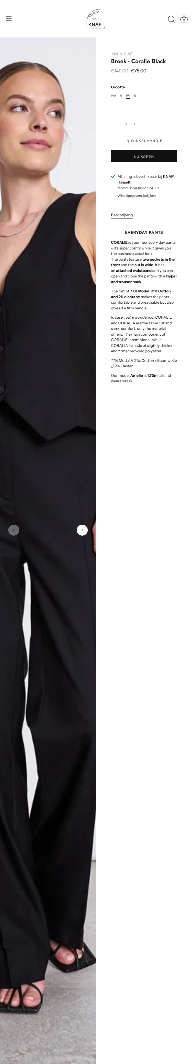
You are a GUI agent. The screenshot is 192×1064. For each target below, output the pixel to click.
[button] (13, 530)
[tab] (124, 215)
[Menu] (8, 18)
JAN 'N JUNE (122, 53)
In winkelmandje (144, 141)
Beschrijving (122, 215)
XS (113, 95)
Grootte (118, 87)
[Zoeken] (171, 19)
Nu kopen (144, 157)
